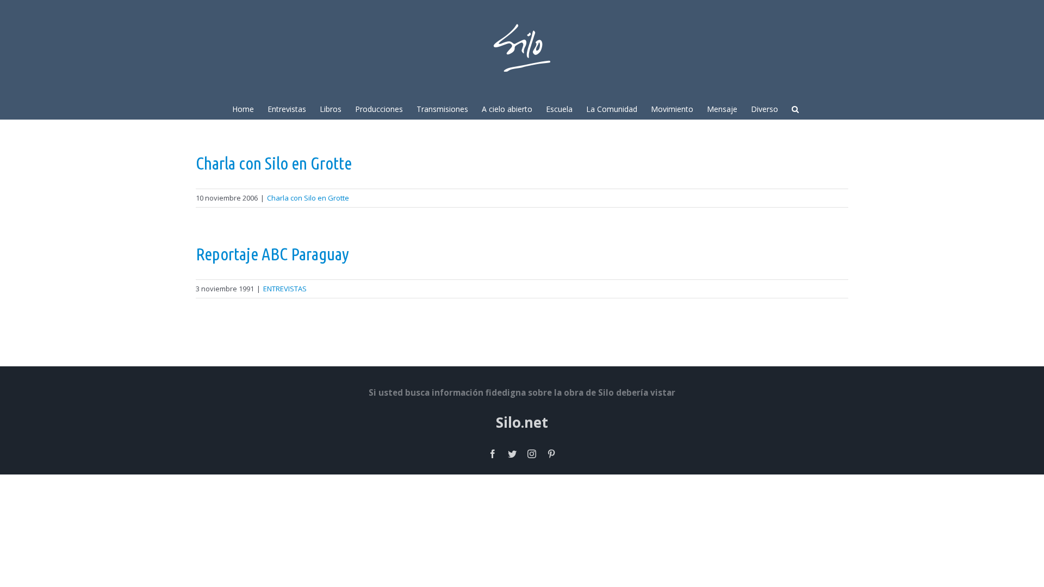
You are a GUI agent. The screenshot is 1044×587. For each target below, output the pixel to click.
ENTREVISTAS (285, 289)
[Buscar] (795, 108)
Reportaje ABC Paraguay (272, 254)
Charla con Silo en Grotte (274, 163)
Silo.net (522, 422)
